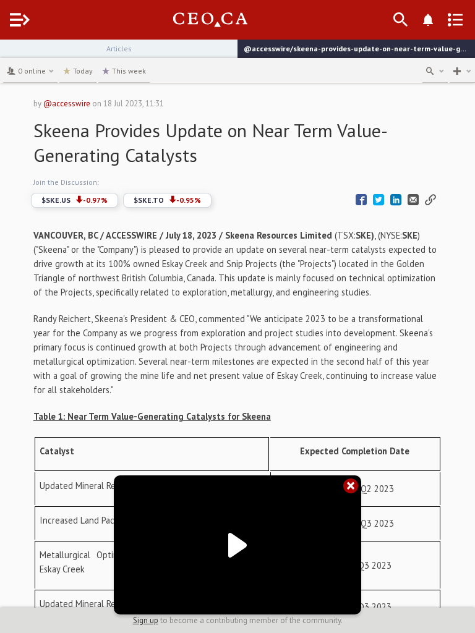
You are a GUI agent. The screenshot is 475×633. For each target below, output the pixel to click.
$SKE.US (74, 200)
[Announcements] (428, 19)
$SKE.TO (167, 200)
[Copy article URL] (430, 200)
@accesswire (66, 103)
